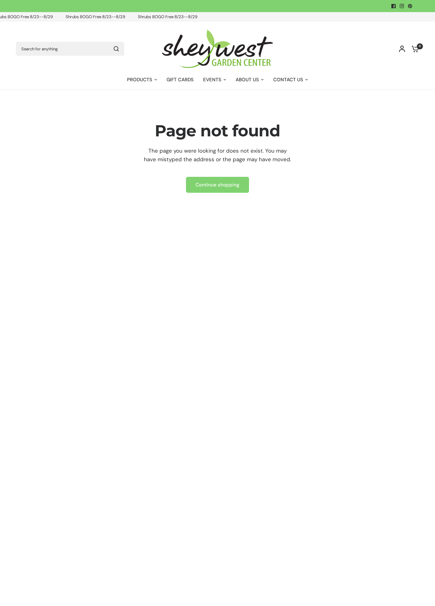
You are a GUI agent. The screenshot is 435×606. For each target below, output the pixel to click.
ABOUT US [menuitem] (247, 79)
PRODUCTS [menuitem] (139, 79)
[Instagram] (402, 6)
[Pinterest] (410, 6)
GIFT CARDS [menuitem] (180, 79)
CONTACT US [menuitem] (288, 79)
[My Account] (402, 49)
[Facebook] (393, 6)
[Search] (116, 49)
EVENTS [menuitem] (212, 79)
